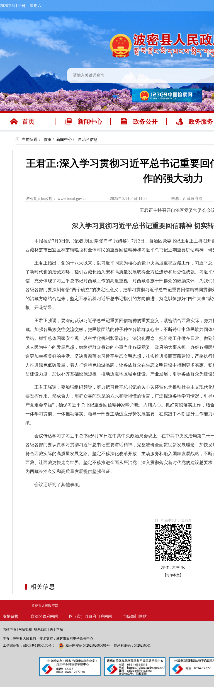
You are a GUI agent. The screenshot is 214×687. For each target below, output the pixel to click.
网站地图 (25, 629)
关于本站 (56, 629)
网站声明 (9, 629)
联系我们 (40, 629)
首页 (48, 140)
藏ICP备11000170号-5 (38, 645)
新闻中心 (64, 140)
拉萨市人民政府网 (44, 606)
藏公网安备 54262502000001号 (87, 645)
